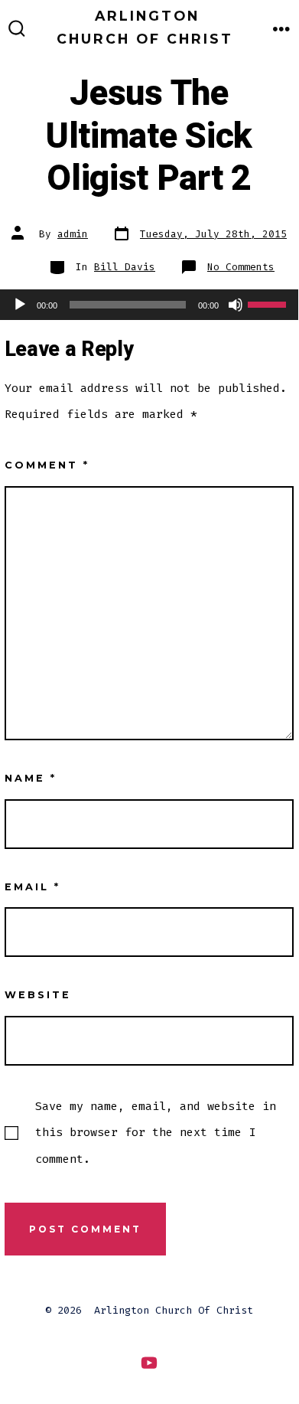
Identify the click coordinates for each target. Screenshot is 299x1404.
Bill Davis (124, 266)
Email (32, 887)
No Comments (241, 266)
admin (72, 233)
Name (31, 778)
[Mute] (235, 304)
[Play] (20, 304)
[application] (149, 304)
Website (38, 995)
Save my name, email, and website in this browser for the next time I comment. (155, 1132)
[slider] (269, 303)
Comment (47, 465)
